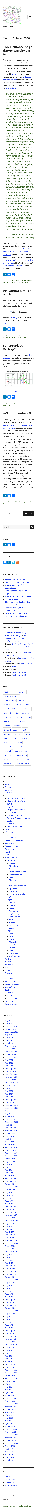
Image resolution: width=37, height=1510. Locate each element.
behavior (8, 790)
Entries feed (10, 1480)
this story (16, 74)
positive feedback (11, 747)
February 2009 (11, 1429)
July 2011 (8, 1350)
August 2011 (9, 1347)
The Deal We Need (14, 827)
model (6, 738)
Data (7, 829)
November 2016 (11, 1240)
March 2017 (9, 1232)
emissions (18, 717)
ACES (6, 692)
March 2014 (9, 1263)
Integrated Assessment (13, 734)
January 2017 (10, 1238)
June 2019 (9, 1167)
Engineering (14, 914)
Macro (11, 939)
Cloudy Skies (10, 88)
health (24, 730)
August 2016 (10, 1246)
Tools (7, 990)
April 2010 (9, 1393)
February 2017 (10, 1235)
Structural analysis (17, 894)
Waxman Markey (23, 764)
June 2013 (9, 1288)
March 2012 (9, 1328)
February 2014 (10, 1266)
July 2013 (8, 1285)
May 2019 (8, 1170)
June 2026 (9, 1023)
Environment (14, 917)
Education (9, 832)
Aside (7, 784)
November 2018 (11, 1181)
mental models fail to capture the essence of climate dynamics (17, 251)
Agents (12, 863)
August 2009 (10, 1412)
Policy (19, 743)
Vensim (30, 760)
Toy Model (13, 953)
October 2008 (10, 1440)
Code (11, 934)
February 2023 (10, 1100)
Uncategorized (11, 1004)
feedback (8, 721)
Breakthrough (10, 700)
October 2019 (10, 1159)
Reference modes (12, 599)
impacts (10, 807)
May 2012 (8, 1322)
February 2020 (11, 1147)
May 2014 (8, 1260)
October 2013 (10, 1277)
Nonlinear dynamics (17, 886)
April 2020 (9, 1142)
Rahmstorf (24, 747)
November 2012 (11, 1305)
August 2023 (10, 1085)
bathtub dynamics (9, 282)
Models (14, 738)
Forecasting (10, 849)
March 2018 (9, 1204)
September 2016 (11, 1243)
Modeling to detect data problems (19, 596)
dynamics (25, 713)
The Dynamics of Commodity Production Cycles (15, 638)
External (12, 936)
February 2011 (10, 1364)
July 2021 (8, 1125)
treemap (13, 318)
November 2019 (11, 1156)
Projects (8, 973)
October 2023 (10, 1080)
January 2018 (10, 1209)
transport (20, 760)
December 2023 (11, 1074)
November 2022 (11, 1105)
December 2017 (11, 1212)
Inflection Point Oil (17, 413)
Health (12, 920)
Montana (23, 738)
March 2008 (10, 1460)
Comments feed (11, 1482)
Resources (13, 925)
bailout (13, 692)
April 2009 (9, 1424)
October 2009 (10, 1409)
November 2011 (11, 1339)
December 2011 (11, 1336)
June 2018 (9, 1195)
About (14, 667)
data (17, 713)
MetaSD (8, 26)
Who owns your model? (14, 585)
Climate (23, 280)
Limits (27, 734)
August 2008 (10, 1446)
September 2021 (11, 1122)
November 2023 (11, 1077)
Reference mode (11, 976)
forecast (7, 726)
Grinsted (7, 730)
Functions (13, 883)
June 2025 (9, 1038)
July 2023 (8, 1088)
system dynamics (20, 751)
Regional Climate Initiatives (18, 818)
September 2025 (11, 1032)
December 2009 (11, 1404)
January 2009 (10, 1432)
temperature (21, 755)
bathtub (22, 692)
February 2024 (11, 1069)
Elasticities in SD (19, 672)
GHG (25, 726)
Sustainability (10, 982)
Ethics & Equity (11, 838)
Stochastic (13, 891)
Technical (11, 860)
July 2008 (9, 1449)
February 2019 (10, 1178)
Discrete (12, 880)
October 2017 (10, 1218)
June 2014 (9, 1257)
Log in (7, 1477)
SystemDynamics (12, 984)
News (29, 280)
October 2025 (10, 1029)
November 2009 (11, 1407)
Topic (9, 900)
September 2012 (11, 1311)
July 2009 (9, 1415)
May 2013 (8, 1291)
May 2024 (9, 1063)
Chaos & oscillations (17, 872)
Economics (13, 911)
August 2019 (10, 1162)
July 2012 (8, 1316)
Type (9, 931)
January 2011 (10, 1367)
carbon (18, 705)
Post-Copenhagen (14, 815)
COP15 (15, 709)
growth (16, 730)
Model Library (11, 858)
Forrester (16, 726)
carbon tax (28, 705)
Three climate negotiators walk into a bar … (18, 50)
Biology (12, 903)
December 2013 (11, 1271)
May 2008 (9, 1455)
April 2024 (9, 1066)
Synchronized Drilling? (13, 347)
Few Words (9, 843)
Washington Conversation (14, 266)
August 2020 (10, 1136)
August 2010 (10, 1381)
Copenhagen (25, 709)
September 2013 (11, 1280)
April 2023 (9, 1097)
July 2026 (8, 1021)
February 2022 (11, 1119)
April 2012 (9, 1325)
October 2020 (10, 1133)
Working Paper (15, 956)
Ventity (10, 996)
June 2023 (9, 1091)
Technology (9, 755)
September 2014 (11, 1252)
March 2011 (9, 1362)
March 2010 (9, 1395)
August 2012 (10, 1314)
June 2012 (9, 1319)
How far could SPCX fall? (15, 580)
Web (10, 897)
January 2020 (10, 1150)
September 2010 (11, 1378)
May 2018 (9, 1198)
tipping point (9, 760)
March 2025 (10, 1043)
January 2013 (10, 1302)
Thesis (12, 948)
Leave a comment (23, 282)
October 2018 (10, 1184)
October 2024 (10, 1054)
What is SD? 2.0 (25, 664)
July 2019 (8, 1164)
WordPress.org (11, 1485)
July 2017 (8, 1226)
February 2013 (10, 1300)
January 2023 (10, 1102)
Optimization (14, 889)
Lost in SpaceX (11, 588)
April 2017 (9, 1229)
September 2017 (11, 1221)
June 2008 (9, 1452)
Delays (12, 877)
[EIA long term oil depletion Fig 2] (18, 379)
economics (8, 717)
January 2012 (10, 1333)
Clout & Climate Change (17, 801)
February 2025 (10, 1046)
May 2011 (8, 1356)
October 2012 (10, 1308)
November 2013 (11, 1274)
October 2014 (10, 1249)
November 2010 (11, 1373)
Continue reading (10, 391)
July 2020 (9, 1139)
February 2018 (10, 1207)
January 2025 (10, 1049)
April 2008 (9, 1457)
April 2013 (9, 1294)
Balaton (8, 787)
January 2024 (10, 1071)
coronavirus (8, 713)
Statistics (9, 979)
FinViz (5, 323)
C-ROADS (22, 700)
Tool (11, 951)
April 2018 (9, 1201)
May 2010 (9, 1390)
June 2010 (9, 1387)
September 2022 (11, 1108)
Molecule (13, 942)
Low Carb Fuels (13, 812)
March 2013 (9, 1297)
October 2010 (10, 1376)
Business (9, 793)
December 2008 (11, 1435)
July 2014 (8, 1255)
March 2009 (10, 1426)
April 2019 (9, 1173)
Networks (9, 965)
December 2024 (11, 1052)
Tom (4, 280)
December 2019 (11, 1153)
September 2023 (11, 1083)
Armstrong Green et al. (16, 798)
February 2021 (10, 1128)
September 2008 (11, 1443)
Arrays (12, 869)
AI (6, 781)
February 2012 (10, 1331)
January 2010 (10, 1401)
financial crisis (25, 335)
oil (13, 743)
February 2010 (10, 1398)
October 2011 (10, 1342)
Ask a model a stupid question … (18, 582)
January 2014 (10, 1269)
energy (22, 403)
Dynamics (13, 908)
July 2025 (8, 1035)
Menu (31, 17)
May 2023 (9, 1094)
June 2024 (9, 1060)
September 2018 (11, 1187)
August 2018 (10, 1190)
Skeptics (10, 824)
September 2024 (11, 1057)
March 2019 (9, 1176)
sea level (7, 751)
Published (13, 945)
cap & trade (8, 705)
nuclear (7, 743)
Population (13, 922)
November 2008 (11, 1438)
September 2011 (11, 1345)
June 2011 (8, 1353)
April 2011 (9, 1359)
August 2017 (10, 1224)
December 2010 (11, 1370)
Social (11, 928)
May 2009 (9, 1421)
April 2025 (9, 1040)
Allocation (13, 866)
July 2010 (8, 1384)
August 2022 (10, 1111)
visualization (11, 337)
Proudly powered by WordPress (20, 1506)
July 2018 (8, 1193)
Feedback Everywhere (14, 841)
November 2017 (11, 1215)
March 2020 (10, 1145)
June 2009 (9, 1418)
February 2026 (11, 1026)
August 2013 (10, 1283)
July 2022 (8, 1114)
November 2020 (11, 1131)
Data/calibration (15, 874)
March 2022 (10, 1116)
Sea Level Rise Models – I (22, 644)
